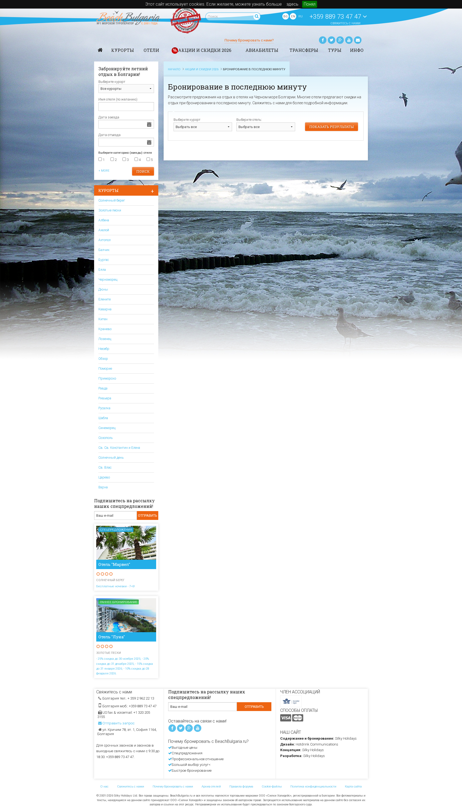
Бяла (102, 270)
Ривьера (104, 398)
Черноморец (107, 279)
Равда (102, 388)
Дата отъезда (109, 135)
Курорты (122, 50)
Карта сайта (353, 786)
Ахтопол (104, 240)
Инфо (357, 50)
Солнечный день (111, 457)
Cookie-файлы (272, 786)
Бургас (103, 260)
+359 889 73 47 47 (336, 16)
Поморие (105, 368)
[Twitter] (331, 40)
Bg (285, 16)
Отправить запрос (118, 723)
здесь (292, 4)
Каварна (104, 309)
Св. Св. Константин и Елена (119, 448)
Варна (103, 487)
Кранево (104, 329)
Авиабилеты (261, 50)
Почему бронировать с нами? (249, 40)
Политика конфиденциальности (313, 786)
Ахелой (103, 230)
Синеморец (107, 428)
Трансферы (304, 50)
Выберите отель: (249, 120)
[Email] (357, 40)
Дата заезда (108, 117)
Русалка (104, 408)
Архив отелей (211, 786)
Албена (103, 220)
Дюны (103, 289)
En (293, 16)
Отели (151, 50)
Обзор (103, 359)
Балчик (104, 250)
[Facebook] (322, 40)
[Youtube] (349, 40)
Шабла (103, 418)
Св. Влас (104, 467)
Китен (102, 319)
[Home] (100, 50)
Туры (334, 50)
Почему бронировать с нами (173, 786)
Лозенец (104, 339)
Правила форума (241, 786)
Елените (104, 299)
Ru (300, 16)
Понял (309, 4)
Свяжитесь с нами (345, 23)
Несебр (103, 349)
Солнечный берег (111, 200)
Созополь (105, 438)
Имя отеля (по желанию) (117, 99)
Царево (104, 477)
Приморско (107, 378)
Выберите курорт (187, 120)
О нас (104, 786)
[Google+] (340, 40)
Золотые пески (109, 210)
